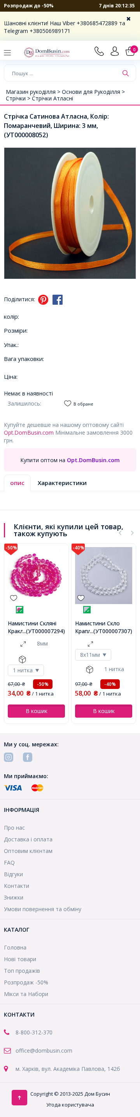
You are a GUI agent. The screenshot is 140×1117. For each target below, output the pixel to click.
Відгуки (13, 874)
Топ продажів (22, 970)
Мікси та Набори (26, 994)
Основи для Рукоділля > (93, 91)
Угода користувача (70, 1104)
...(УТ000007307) (111, 631)
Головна (15, 947)
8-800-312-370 (34, 1032)
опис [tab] (17, 483)
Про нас (14, 827)
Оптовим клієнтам (28, 851)
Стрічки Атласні (52, 98)
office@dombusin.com (44, 1050)
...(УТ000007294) (44, 631)
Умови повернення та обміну (42, 909)
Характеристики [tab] (62, 483)
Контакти (16, 885)
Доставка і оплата (28, 839)
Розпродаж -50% (26, 982)
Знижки (13, 897)
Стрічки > (19, 98)
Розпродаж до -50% (29, 5)
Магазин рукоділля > (34, 91)
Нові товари (20, 959)
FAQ (9, 862)
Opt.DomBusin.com (29, 432)
